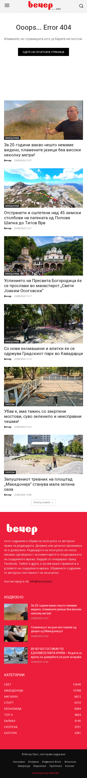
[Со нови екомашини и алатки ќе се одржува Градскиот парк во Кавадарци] (43, 323)
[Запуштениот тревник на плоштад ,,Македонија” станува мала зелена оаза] (43, 454)
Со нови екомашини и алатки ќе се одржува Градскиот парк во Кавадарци (43, 351)
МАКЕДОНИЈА (12, 138)
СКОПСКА (10, 404)
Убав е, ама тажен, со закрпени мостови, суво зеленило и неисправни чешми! (43, 416)
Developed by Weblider (45, 773)
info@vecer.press (41, 581)
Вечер (7, 160)
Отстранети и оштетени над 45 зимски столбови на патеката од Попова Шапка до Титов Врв (42, 217)
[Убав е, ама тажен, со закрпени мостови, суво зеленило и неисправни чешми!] (43, 386)
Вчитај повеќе (42, 502)
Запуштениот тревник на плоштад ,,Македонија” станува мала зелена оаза (39, 484)
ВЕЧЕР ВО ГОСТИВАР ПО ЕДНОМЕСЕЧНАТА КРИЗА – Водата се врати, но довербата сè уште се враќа (56, 652)
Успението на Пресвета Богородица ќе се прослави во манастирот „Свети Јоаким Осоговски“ (43, 285)
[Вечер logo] (43, 5)
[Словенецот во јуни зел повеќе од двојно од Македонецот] (16, 633)
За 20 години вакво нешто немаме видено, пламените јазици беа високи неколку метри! (42, 149)
